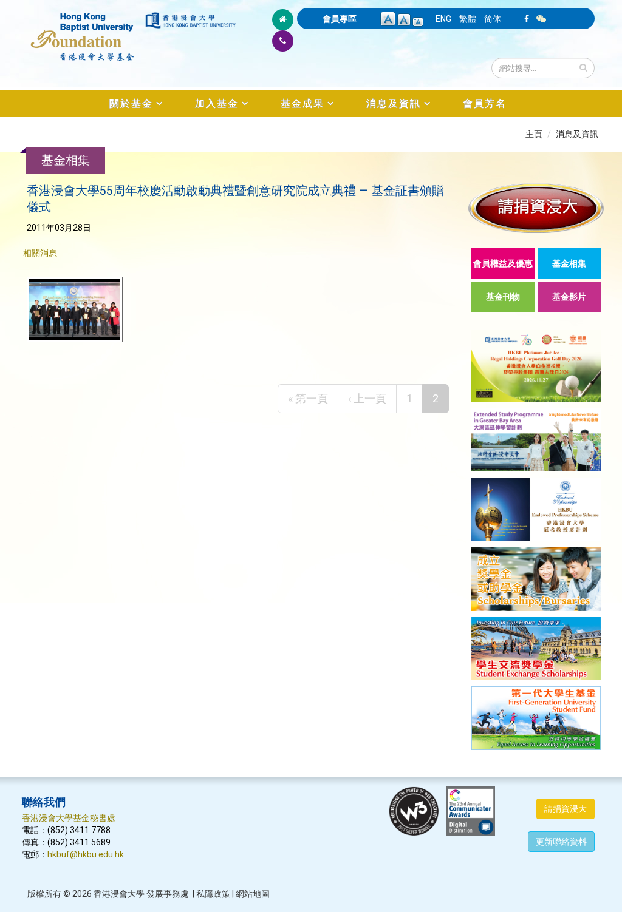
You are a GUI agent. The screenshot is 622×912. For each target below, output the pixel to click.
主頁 (533, 134)
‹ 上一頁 (367, 398)
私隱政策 (213, 894)
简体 (492, 19)
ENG (443, 19)
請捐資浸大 (565, 809)
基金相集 (569, 263)
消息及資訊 (393, 103)
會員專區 (340, 19)
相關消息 (40, 253)
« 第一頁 (308, 398)
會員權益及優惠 (503, 263)
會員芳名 (485, 103)
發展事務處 (167, 894)
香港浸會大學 (119, 894)
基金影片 (569, 297)
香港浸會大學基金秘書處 (68, 818)
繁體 (467, 19)
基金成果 (302, 103)
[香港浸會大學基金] (82, 30)
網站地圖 (253, 894)
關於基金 (131, 103)
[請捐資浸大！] (536, 208)
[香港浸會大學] (190, 20)
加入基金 (217, 103)
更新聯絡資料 (561, 841)
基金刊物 (503, 297)
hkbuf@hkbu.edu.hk (85, 854)
